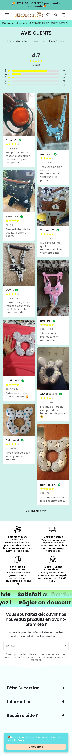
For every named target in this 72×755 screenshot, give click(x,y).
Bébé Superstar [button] (23, 688)
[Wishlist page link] (48, 15)
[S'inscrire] (64, 645)
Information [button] (19, 702)
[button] (7, 15)
